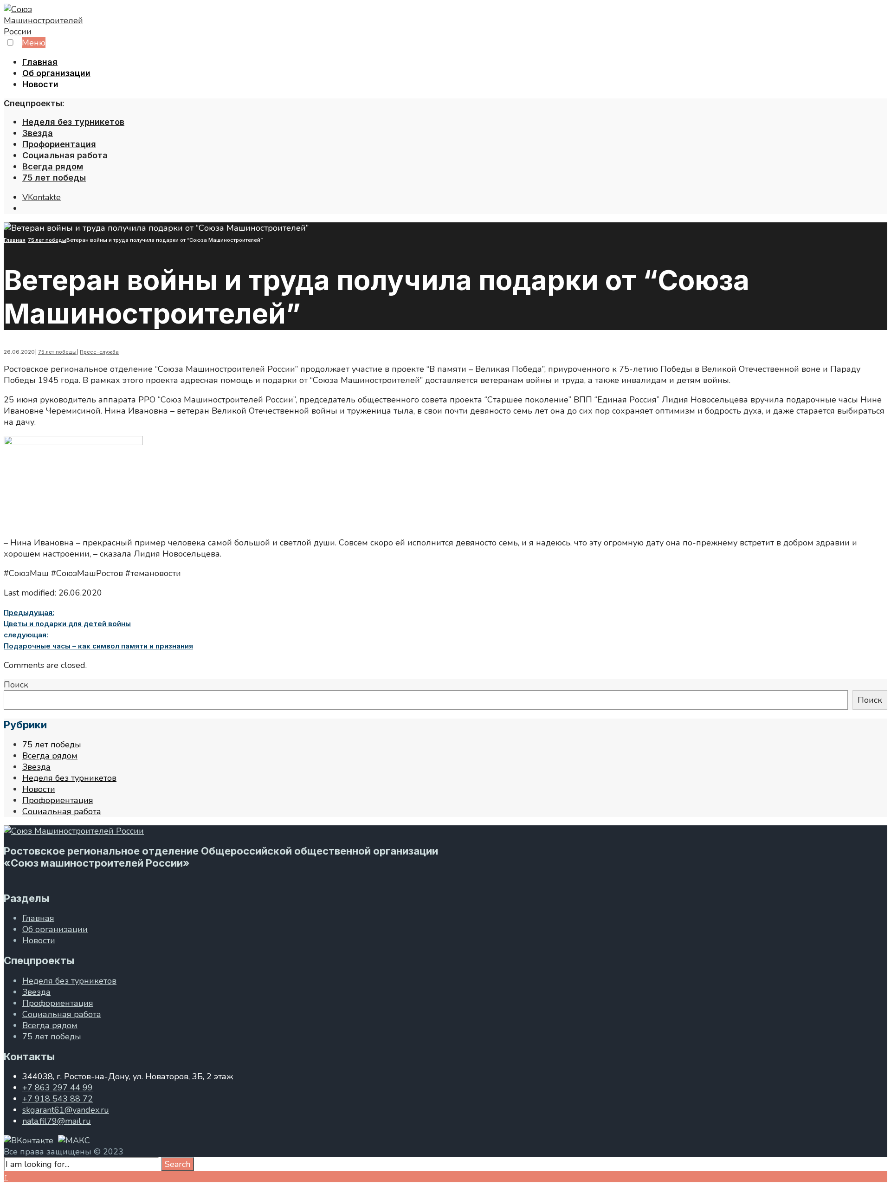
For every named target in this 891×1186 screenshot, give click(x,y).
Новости (40, 84)
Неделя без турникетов (73, 122)
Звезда (37, 133)
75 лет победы (54, 177)
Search (177, 1164)
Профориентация (59, 144)
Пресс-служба (99, 352)
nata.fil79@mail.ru (56, 1121)
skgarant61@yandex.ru (65, 1109)
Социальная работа (65, 155)
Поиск (16, 684)
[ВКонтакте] (28, 1140)
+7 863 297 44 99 (57, 1087)
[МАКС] (74, 1140)
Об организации (56, 73)
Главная (40, 62)
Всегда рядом (52, 166)
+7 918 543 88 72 (57, 1098)
